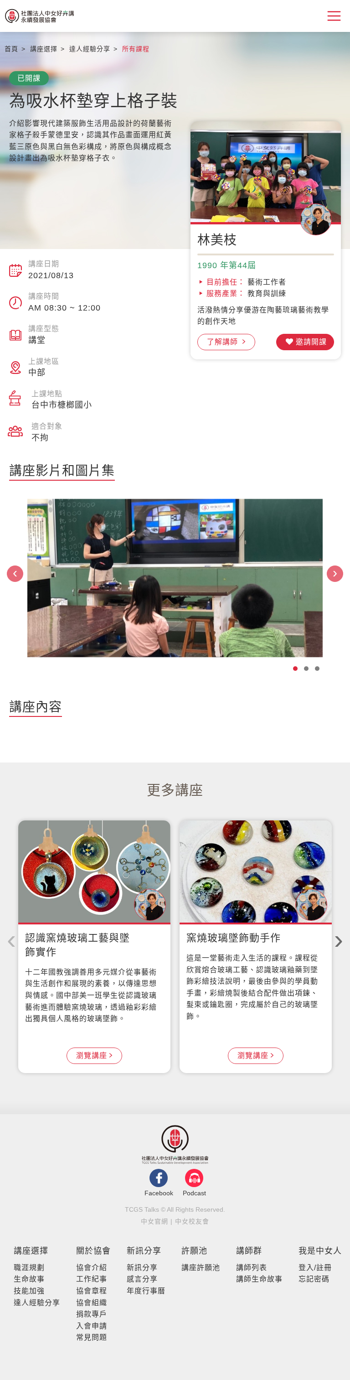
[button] (295, 668)
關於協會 (93, 1250)
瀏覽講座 (91, 1055)
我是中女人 (320, 1250)
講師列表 (251, 1267)
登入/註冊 (315, 1267)
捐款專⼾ (91, 1314)
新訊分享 (144, 1250)
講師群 (249, 1250)
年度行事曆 (146, 1291)
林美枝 (217, 240)
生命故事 (29, 1279)
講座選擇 (31, 1250)
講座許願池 (200, 1267)
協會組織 (91, 1303)
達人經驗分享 (37, 1303)
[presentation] (15, 573)
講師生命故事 (259, 1279)
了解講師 (223, 342)
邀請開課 (311, 342)
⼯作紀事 (91, 1279)
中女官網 (154, 1221)
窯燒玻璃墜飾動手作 (233, 938)
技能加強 (29, 1291)
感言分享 (142, 1279)
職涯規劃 (29, 1267)
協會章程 (91, 1291)
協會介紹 (91, 1267)
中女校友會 (192, 1221)
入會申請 (91, 1326)
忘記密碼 (314, 1279)
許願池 (194, 1250)
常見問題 (91, 1337)
